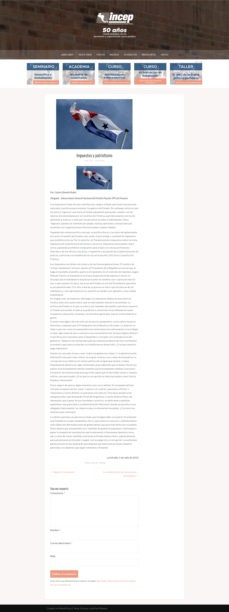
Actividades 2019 (130, 54)
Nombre (55, 530)
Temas (102, 462)
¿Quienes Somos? (67, 54)
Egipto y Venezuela (64, 472)
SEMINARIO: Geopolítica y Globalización (53, 82)
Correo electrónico (61, 543)
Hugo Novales (100, 161)
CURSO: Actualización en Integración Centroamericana (157, 81)
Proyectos (101, 54)
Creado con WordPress (59, 608)
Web (52, 556)
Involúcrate (114, 54)
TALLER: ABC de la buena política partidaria (195, 82)
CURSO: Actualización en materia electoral (123, 82)
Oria (82, 608)
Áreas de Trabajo (85, 54)
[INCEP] (114, 24)
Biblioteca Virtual (149, 54)
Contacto (164, 54)
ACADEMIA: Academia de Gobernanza (89, 82)
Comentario (57, 493)
